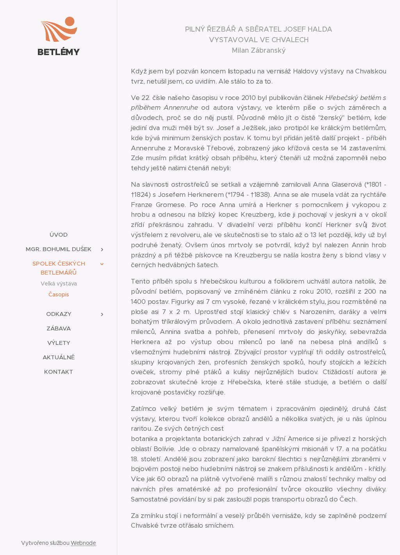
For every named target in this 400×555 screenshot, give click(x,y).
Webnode (83, 542)
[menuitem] (58, 234)
